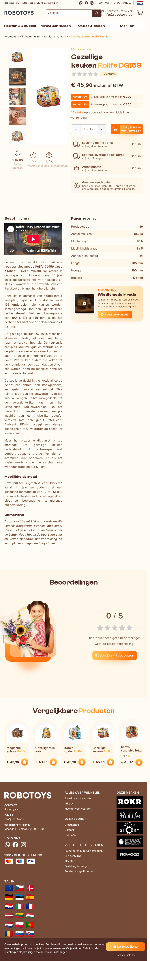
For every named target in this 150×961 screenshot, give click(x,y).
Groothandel (122, 2)
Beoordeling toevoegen (114, 655)
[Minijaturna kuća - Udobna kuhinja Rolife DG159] (8, 906)
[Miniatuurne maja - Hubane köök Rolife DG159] (19, 897)
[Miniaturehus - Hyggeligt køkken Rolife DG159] (30, 888)
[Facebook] (86, 3)
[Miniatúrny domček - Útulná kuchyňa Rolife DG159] (30, 933)
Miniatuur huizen (56, 26)
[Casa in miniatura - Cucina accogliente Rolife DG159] (19, 906)
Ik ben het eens (125, 947)
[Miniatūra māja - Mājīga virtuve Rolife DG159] (8, 915)
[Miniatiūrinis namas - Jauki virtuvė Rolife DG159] (19, 915)
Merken (127, 26)
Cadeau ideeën (91, 26)
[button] (139, 3)
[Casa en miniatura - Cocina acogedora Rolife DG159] (30, 897)
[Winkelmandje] (140, 13)
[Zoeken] (96, 13)
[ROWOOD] (130, 855)
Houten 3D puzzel (20, 26)
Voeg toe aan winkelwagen (131, 129)
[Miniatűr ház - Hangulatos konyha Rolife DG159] (30, 915)
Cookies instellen (126, 955)
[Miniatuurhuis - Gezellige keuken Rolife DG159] (17, 57)
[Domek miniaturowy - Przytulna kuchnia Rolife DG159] (19, 924)
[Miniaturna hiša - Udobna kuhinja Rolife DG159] (19, 933)
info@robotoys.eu (118, 14)
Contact (103, 2)
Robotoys (9, 11)
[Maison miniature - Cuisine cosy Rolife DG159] (30, 906)
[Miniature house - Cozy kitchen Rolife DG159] (8, 888)
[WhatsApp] (81, 3)
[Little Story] (130, 829)
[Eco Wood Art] (130, 842)
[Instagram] (92, 3)
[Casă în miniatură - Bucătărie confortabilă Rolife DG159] (8, 933)
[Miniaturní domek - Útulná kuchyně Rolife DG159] (19, 888)
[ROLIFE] (130, 815)
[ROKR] (130, 802)
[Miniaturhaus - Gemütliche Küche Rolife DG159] (8, 897)
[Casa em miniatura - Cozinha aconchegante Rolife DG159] (30, 924)
